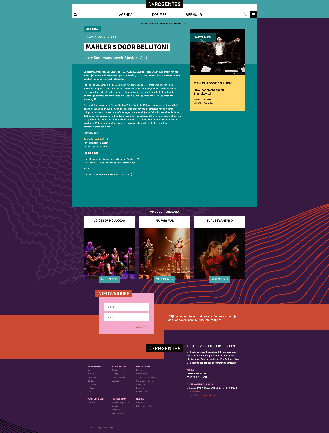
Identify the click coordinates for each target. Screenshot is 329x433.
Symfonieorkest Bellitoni (96, 139)
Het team (91, 381)
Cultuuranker (93, 377)
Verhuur (194, 15)
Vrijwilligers (141, 373)
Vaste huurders (118, 413)
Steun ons (140, 384)
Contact (115, 381)
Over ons (91, 370)
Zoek (75, 14)
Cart (245, 14)
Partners (91, 388)
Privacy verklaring (144, 406)
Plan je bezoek (118, 373)
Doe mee (159, 15)
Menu (253, 14)
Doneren (140, 388)
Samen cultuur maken (146, 377)
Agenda (125, 15)
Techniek (116, 409)
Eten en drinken (119, 377)
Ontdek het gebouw (120, 402)
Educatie (91, 402)
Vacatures (91, 384)
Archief (139, 402)
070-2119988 (193, 391)
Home (144, 23)
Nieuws (90, 373)
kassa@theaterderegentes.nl (201, 395)
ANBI (89, 391)
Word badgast (142, 391)
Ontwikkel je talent (144, 381)
